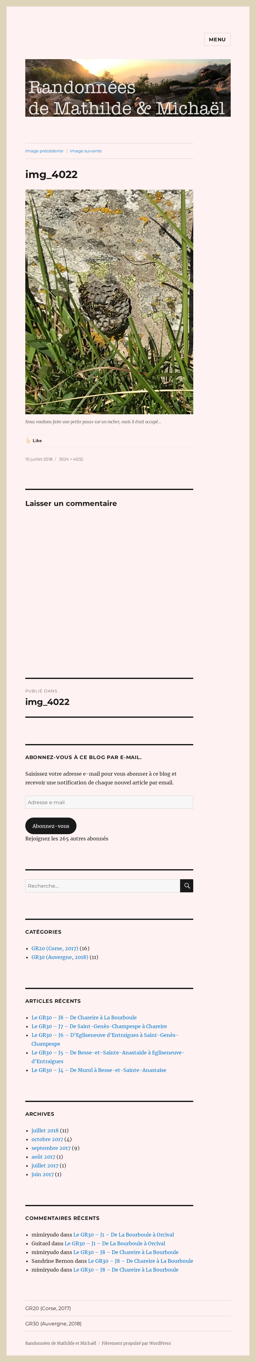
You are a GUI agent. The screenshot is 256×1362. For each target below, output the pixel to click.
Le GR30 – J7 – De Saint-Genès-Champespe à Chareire (99, 1026)
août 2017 (43, 1157)
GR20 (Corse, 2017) (55, 948)
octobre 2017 (47, 1139)
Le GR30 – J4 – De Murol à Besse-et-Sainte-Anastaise (99, 1070)
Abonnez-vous (50, 826)
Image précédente (44, 150)
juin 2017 (43, 1174)
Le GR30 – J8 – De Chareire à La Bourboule (84, 1017)
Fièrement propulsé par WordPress (136, 1343)
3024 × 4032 (71, 459)
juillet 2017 (45, 1165)
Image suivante (86, 150)
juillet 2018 (45, 1130)
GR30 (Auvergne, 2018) (60, 957)
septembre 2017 (51, 1148)
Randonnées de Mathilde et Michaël (60, 1343)
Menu (217, 40)
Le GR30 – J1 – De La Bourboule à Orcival (123, 1235)
